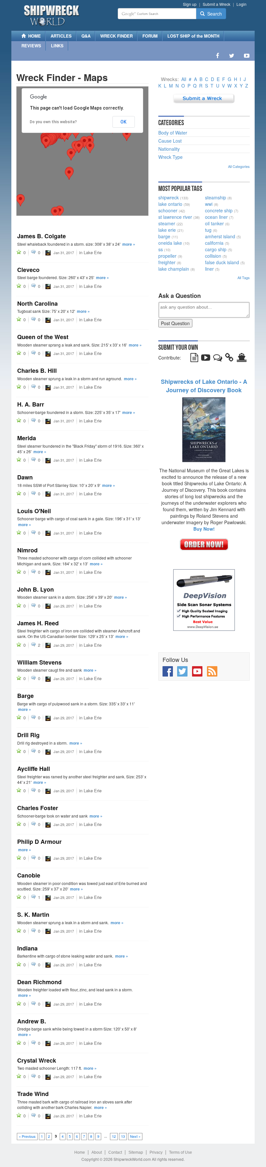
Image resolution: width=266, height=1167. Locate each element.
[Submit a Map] (204, 98)
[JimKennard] (48, 252)
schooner (167, 210)
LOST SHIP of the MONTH (193, 36)
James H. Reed (38, 623)
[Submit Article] (194, 359)
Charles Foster (37, 808)
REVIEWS (31, 45)
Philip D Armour (39, 841)
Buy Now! (204, 528)
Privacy (156, 1152)
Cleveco (28, 269)
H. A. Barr (30, 404)
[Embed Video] (205, 359)
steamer (166, 223)
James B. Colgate (41, 236)
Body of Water (172, 132)
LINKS (57, 45)
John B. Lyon (35, 589)
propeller (167, 256)
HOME (33, 36)
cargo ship (215, 249)
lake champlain (173, 268)
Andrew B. (31, 1021)
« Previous (27, 1136)
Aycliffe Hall (33, 768)
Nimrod (27, 550)
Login (241, 4)
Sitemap (135, 1152)
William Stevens (39, 662)
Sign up (190, 4)
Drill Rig (28, 735)
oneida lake (170, 243)
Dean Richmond (39, 982)
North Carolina (37, 303)
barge (164, 236)
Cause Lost (170, 140)
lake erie (167, 230)
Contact (115, 1152)
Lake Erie (93, 252)
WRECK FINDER (116, 36)
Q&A (86, 36)
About (96, 1152)
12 (114, 1136)
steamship (215, 197)
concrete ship (219, 210)
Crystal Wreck (36, 1060)
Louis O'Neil (34, 511)
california (214, 243)
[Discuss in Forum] (217, 359)
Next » (135, 1136)
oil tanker (214, 223)
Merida (26, 438)
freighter (166, 262)
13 (123, 1136)
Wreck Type (170, 157)
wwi (208, 204)
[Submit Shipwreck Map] (241, 359)
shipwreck (168, 197)
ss (160, 249)
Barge (25, 695)
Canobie (28, 875)
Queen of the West (42, 337)
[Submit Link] (229, 359)
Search (213, 13)
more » (128, 244)
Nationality (169, 149)
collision (213, 256)
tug (208, 230)
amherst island (220, 236)
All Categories (239, 166)
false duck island (222, 262)
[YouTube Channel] (246, 55)
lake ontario (170, 204)
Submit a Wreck (216, 4)
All (183, 79)
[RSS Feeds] (212, 671)
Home (79, 1152)
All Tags (243, 277)
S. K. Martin (33, 914)
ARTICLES (61, 36)
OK (123, 121)
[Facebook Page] (217, 55)
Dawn (25, 477)
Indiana (27, 948)
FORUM (150, 36)
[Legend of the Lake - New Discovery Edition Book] (203, 429)
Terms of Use (180, 1152)
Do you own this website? (53, 122)
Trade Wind (33, 1094)
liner (209, 268)
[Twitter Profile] (231, 55)
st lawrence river (175, 217)
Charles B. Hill (37, 370)
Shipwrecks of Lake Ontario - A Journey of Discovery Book (204, 385)
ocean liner (216, 217)
